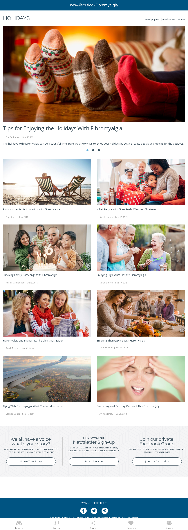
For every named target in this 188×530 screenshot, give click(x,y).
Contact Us (68, 517)
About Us (55, 517)
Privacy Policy (83, 517)
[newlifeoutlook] (94, 5)
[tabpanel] (94, 87)
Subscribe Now (93, 461)
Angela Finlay (106, 413)
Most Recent (168, 19)
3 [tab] (99, 150)
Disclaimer (132, 517)
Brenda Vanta (13, 413)
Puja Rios (10, 217)
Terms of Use (118, 517)
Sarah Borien (106, 217)
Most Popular (152, 19)
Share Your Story (31, 461)
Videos (181, 19)
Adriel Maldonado (15, 282)
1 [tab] (87, 150)
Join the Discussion (157, 461)
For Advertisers (100, 517)
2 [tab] (93, 150)
